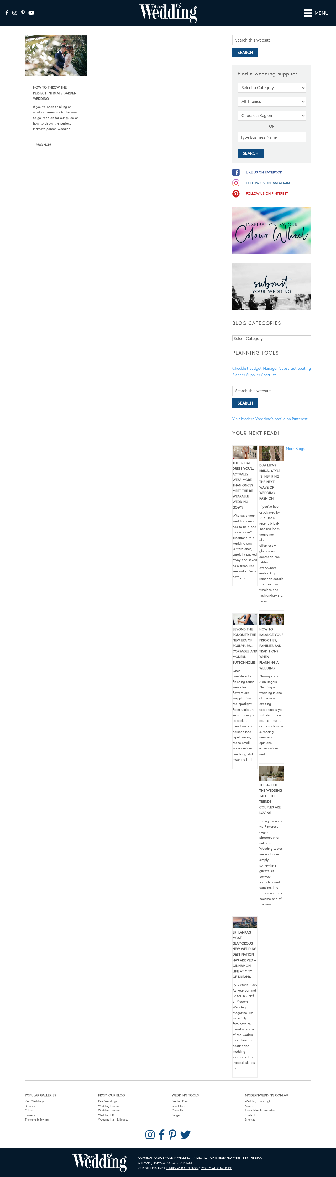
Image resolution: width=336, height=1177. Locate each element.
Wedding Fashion (109, 1106)
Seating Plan (180, 1101)
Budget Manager (263, 368)
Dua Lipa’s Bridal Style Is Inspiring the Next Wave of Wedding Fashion (269, 482)
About (249, 1106)
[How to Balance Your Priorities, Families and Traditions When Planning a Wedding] (271, 620)
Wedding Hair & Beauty (113, 1119)
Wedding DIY (106, 1115)
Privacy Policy (164, 1163)
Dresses (30, 1106)
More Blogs (295, 448)
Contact (250, 1115)
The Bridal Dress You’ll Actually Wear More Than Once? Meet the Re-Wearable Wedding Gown (243, 485)
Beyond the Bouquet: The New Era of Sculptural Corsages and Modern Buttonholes (245, 646)
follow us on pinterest (267, 193)
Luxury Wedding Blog (182, 1168)
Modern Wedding (99, 1162)
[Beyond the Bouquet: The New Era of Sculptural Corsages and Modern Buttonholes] (245, 620)
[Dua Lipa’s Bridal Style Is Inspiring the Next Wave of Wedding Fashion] (271, 454)
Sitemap (250, 1119)
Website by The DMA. (247, 1157)
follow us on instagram (268, 183)
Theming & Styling (37, 1119)
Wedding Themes (109, 1110)
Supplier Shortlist (261, 374)
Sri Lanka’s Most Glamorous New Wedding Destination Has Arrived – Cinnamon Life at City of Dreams (244, 954)
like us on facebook (264, 172)
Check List (178, 1110)
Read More (43, 145)
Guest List (288, 368)
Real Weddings (34, 1101)
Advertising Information (260, 1110)
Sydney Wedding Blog (216, 1168)
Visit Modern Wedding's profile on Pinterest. (270, 419)
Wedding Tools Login (258, 1101)
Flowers (30, 1115)
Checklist (240, 368)
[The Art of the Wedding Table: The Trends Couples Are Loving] (271, 774)
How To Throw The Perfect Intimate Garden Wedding (54, 93)
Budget (176, 1115)
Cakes (29, 1110)
